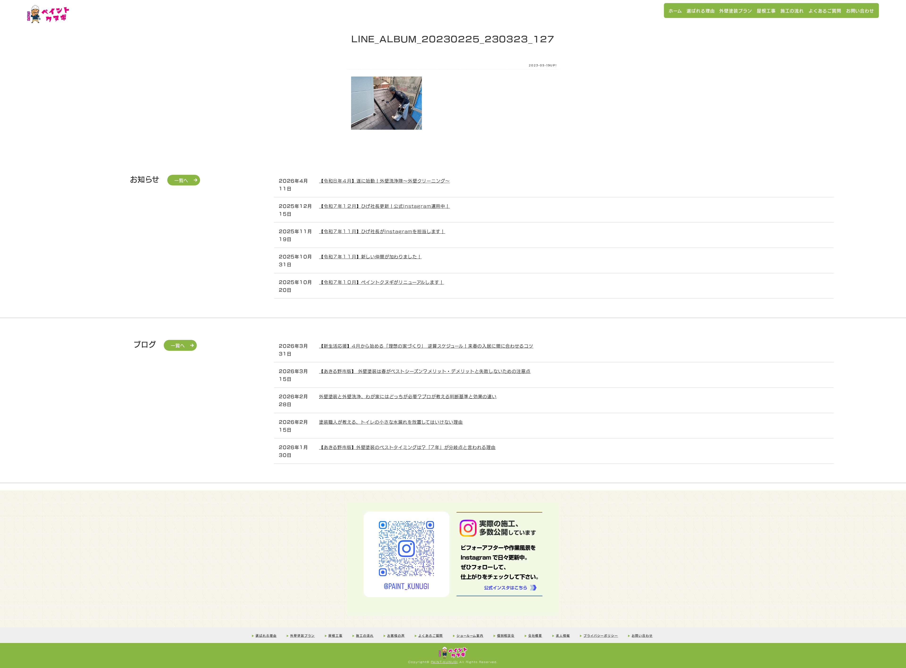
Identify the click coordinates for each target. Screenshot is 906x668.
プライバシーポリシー (600, 635)
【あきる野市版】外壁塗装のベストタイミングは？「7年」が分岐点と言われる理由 (407, 447)
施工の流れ (792, 10)
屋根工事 (766, 10)
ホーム (675, 10)
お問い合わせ (860, 10)
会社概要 (535, 635)
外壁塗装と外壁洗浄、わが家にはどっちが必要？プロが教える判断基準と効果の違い (408, 396)
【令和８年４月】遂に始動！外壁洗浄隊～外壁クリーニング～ (384, 180)
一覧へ (181, 180)
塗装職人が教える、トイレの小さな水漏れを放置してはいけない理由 (391, 421)
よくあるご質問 (825, 10)
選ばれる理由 (701, 10)
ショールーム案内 (470, 635)
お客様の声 (396, 635)
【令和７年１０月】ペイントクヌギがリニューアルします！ (381, 281)
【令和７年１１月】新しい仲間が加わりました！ (370, 256)
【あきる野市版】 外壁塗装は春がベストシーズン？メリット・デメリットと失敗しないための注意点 (425, 371)
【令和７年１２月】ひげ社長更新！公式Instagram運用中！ (384, 205)
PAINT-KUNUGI (444, 662)
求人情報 (563, 635)
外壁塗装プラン (735, 10)
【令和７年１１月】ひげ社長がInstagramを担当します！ (382, 231)
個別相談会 (506, 635)
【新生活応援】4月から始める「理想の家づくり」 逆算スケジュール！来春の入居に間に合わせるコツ (426, 345)
